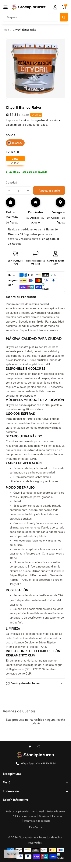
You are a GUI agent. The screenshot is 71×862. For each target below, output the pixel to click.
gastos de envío (47, 120)
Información (11, 791)
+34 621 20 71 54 (46, 763)
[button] (5, 7)
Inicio (6, 29)
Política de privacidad (17, 811)
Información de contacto (37, 820)
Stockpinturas (12, 774)
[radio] (15, 142)
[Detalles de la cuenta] (55, 7)
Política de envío (56, 811)
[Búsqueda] (64, 17)
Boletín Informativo (16, 800)
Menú (6, 782)
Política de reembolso (24, 816)
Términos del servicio (50, 816)
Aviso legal (38, 811)
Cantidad (11, 182)
